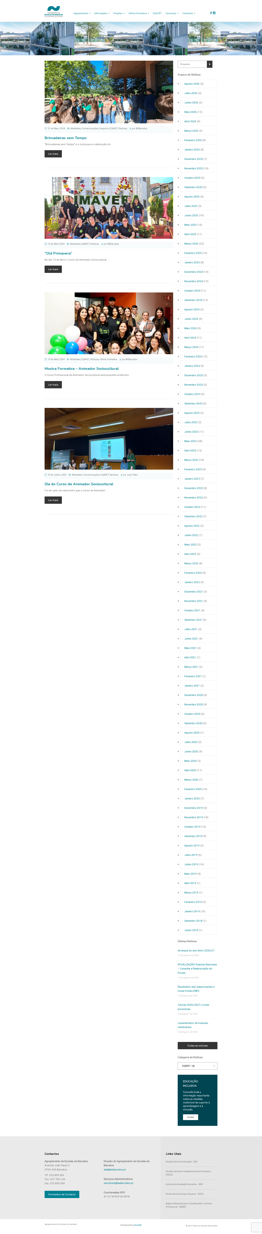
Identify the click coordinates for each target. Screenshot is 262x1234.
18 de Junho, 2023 (57, 474)
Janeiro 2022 (192, 582)
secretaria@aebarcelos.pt (118, 1183)
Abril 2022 (190, 553)
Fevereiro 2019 (193, 901)
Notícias (123, 128)
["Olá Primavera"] (109, 207)
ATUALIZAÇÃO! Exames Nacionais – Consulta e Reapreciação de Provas (197, 968)
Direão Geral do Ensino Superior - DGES (184, 1194)
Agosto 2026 (192, 83)
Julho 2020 (191, 742)
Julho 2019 (191, 854)
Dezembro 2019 (193, 807)
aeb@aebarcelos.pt (115, 1169)
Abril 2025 (190, 234)
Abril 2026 (190, 121)
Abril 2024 (190, 337)
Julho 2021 (191, 629)
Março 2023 (191, 459)
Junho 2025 (191, 215)
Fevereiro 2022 (193, 572)
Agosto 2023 (192, 412)
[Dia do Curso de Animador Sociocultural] (109, 438)
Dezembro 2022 (193, 488)
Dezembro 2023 (193, 375)
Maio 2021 (190, 648)
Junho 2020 (191, 751)
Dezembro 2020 (193, 695)
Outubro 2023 (192, 394)
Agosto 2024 (192, 309)
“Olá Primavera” (58, 253)
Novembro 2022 (193, 497)
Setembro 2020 (193, 723)
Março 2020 (191, 779)
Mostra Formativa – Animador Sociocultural (82, 368)
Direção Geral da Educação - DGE (181, 1161)
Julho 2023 (191, 422)
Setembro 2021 (193, 619)
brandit (137, 1225)
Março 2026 (191, 130)
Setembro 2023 (193, 403)
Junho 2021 (191, 638)
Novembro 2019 (193, 817)
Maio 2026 (190, 111)
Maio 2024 (190, 328)
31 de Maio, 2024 (56, 128)
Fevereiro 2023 (193, 469)
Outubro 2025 (192, 177)
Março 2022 (191, 563)
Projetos (117, 13)
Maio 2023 (190, 441)
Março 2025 (191, 243)
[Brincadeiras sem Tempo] (109, 91)
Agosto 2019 (192, 845)
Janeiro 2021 (192, 685)
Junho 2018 (191, 930)
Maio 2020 (190, 760)
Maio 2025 (190, 224)
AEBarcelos (141, 128)
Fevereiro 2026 (193, 140)
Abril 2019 (190, 883)
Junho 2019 (191, 864)
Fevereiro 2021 (193, 676)
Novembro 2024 (193, 281)
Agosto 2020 (192, 732)
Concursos (171, 13)
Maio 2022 (190, 544)
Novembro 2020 (193, 704)
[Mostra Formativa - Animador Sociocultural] (109, 323)
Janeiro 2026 (192, 149)
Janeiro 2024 (192, 365)
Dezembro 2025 (193, 158)
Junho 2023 (191, 431)
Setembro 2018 (193, 920)
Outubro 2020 (192, 713)
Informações (100, 13)
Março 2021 (191, 666)
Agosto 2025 (192, 196)
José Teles (132, 474)
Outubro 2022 (192, 506)
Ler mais (53, 153)
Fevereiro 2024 (193, 356)
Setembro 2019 (193, 836)
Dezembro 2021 (193, 591)
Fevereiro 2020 (193, 789)
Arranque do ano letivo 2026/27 (196, 950)
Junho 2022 (191, 535)
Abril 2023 (190, 450)
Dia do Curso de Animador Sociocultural (79, 484)
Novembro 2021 (193, 601)
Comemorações (90, 128)
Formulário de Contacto (62, 1194)
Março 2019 (191, 892)
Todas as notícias (197, 1045)
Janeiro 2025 (192, 262)
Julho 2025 (191, 206)
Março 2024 (191, 347)
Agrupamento (81, 13)
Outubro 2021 (192, 610)
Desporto (104, 128)
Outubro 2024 (192, 290)
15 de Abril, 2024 (56, 244)
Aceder (190, 1117)
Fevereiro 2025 (193, 253)
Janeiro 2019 (192, 911)
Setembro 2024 (193, 300)
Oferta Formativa (108, 359)
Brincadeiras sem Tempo (66, 137)
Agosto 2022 (192, 525)
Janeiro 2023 (192, 478)
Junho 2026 (191, 102)
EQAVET (157, 13)
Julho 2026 (191, 93)
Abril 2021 (190, 657)
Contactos (187, 13)
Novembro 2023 (193, 384)
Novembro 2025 (193, 168)
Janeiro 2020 (192, 798)
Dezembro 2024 (193, 271)
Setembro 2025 (193, 187)
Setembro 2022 (193, 516)
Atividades (76, 128)
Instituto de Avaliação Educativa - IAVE (184, 1184)
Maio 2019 (190, 873)
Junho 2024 (191, 318)
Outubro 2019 (192, 826)
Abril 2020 (190, 770)
